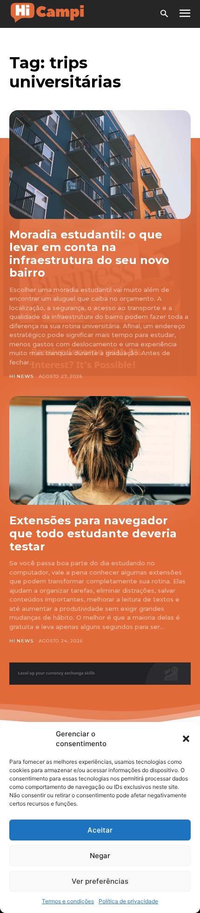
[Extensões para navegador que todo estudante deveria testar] (100, 450)
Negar (100, 855)
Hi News (21, 376)
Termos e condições (68, 901)
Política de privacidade (128, 901)
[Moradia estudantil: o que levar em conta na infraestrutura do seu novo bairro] (100, 164)
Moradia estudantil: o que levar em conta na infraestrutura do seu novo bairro (89, 254)
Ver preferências (100, 881)
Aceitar (100, 830)
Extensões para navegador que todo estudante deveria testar (93, 533)
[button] (186, 738)
